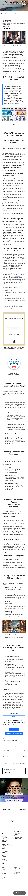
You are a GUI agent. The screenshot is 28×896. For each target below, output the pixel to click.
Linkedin (3, 869)
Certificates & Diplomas (7, 845)
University (6, 13)
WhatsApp (4, 878)
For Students (4, 837)
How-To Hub (4, 860)
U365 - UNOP (15, 740)
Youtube (3, 872)
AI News (11, 13)
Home (3, 833)
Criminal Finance (17, 838)
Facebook (4, 873)
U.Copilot (4, 856)
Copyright (16, 834)
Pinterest (4, 876)
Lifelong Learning (5, 844)
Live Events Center (6, 851)
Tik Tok (3, 877)
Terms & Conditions (18, 831)
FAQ (3, 862)
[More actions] (25, 21)
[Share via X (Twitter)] (6, 746)
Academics (4, 843)
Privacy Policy (17, 833)
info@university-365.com (17, 868)
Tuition (3, 853)
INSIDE (3, 848)
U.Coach (3, 858)
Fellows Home (5, 834)
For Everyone (4, 840)
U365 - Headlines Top (9, 740)
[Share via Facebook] (3, 746)
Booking (3, 852)
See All (24, 756)
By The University (5, 4)
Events (3, 849)
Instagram (4, 874)
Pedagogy (4, 841)
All (1, 13)
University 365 (3, 3)
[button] (27, 4)
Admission (4, 836)
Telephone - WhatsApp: (17, 870)
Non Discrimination (18, 837)
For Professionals (5, 838)
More (22, 13)
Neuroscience (17, 13)
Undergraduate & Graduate (7, 847)
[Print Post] (15, 746)
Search (3, 832)
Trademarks (16, 835)
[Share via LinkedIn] (9, 746)
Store (3, 855)
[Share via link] (12, 746)
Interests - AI (4, 740)
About (3, 863)
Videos (3, 859)
